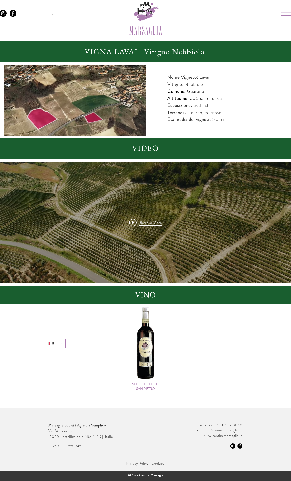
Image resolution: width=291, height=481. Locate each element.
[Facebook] (13, 13)
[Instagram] (232, 446)
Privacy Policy (137, 463)
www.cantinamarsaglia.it (223, 435)
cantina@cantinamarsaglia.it (219, 430)
